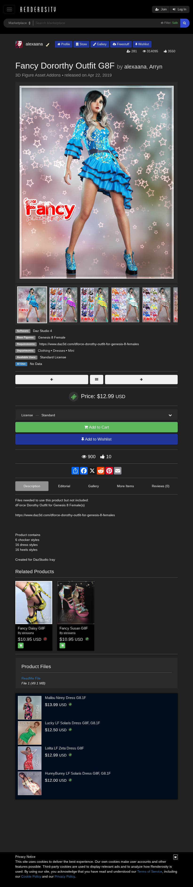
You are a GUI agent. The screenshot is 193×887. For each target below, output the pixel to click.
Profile (65, 44)
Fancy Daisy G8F (31, 628)
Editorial (64, 486)
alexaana (135, 67)
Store (83, 44)
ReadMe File (30, 678)
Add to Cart (98, 427)
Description (32, 486)
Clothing (44, 350)
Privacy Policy (65, 876)
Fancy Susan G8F (74, 628)
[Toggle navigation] (9, 9)
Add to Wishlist (98, 439)
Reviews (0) (160, 486)
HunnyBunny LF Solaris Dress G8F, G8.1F (78, 773)
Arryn (155, 67)
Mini (71, 350)
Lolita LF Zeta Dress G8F (64, 748)
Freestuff (122, 44)
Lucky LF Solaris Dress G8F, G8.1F (72, 723)
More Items (125, 486)
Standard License (53, 357)
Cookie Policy (31, 876)
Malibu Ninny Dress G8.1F (65, 698)
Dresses (59, 350)
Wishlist (143, 44)
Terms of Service (149, 871)
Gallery (101, 44)
